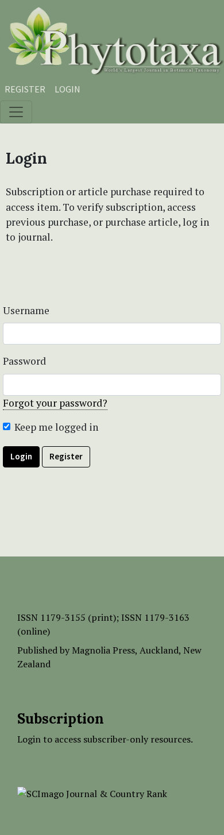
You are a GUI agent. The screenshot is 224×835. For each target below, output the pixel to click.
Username (26, 310)
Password (24, 361)
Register (25, 89)
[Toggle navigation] (16, 111)
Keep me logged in (56, 427)
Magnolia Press (103, 650)
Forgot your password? (55, 402)
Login (67, 89)
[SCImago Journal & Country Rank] (92, 792)
